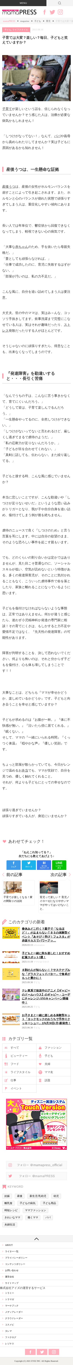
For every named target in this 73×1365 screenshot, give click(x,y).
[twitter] (29, 865)
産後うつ (8, 186)
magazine (24, 21)
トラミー (9, 1293)
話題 (47, 1080)
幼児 (56, 1196)
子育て (7, 109)
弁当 (25, 770)
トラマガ (9, 1299)
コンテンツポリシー (15, 1264)
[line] (59, 865)
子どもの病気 (27, 1203)
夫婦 (47, 1064)
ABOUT (9, 1245)
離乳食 (8, 1203)
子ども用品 (49, 1203)
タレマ (8, 1331)
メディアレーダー (14, 1312)
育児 (48, 21)
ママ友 (49, 1072)
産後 (19, 1196)
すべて (15, 1047)
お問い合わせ (11, 1270)
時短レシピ (11, 1210)
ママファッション (35, 1210)
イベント (16, 1088)
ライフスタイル (20, 29)
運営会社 (9, 1276)
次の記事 (58, 875)
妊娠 (7, 1196)
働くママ (33, 1217)
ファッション (53, 1047)
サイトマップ (11, 1283)
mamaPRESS (9, 21)
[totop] (36, 1239)
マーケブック (11, 1305)
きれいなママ (12, 1217)
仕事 (13, 1080)
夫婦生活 (9, 1224)
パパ (57, 136)
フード (15, 1064)
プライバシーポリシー (16, 1257)
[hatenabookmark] (44, 865)
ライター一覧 (11, 1251)
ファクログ (10, 1337)
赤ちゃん (21, 246)
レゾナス (9, 1343)
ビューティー (19, 1055)
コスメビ (9, 1324)
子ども (37, 21)
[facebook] (13, 865)
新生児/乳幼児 (38, 1196)
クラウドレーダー (14, 1318)
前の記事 (14, 875)
